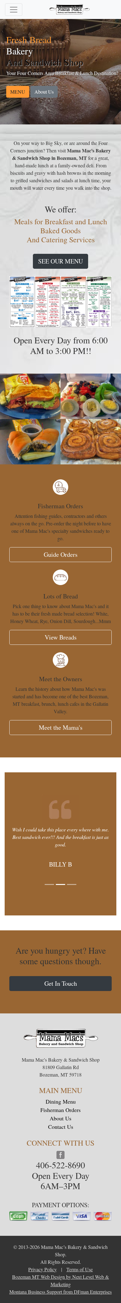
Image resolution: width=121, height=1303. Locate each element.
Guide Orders (61, 554)
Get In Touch (60, 983)
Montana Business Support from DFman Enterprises (60, 1291)
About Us (44, 91)
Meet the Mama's (61, 727)
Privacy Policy (42, 1269)
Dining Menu (61, 1101)
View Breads (61, 637)
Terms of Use (79, 1269)
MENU (17, 91)
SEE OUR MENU (60, 261)
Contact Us (60, 1126)
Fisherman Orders (60, 1110)
